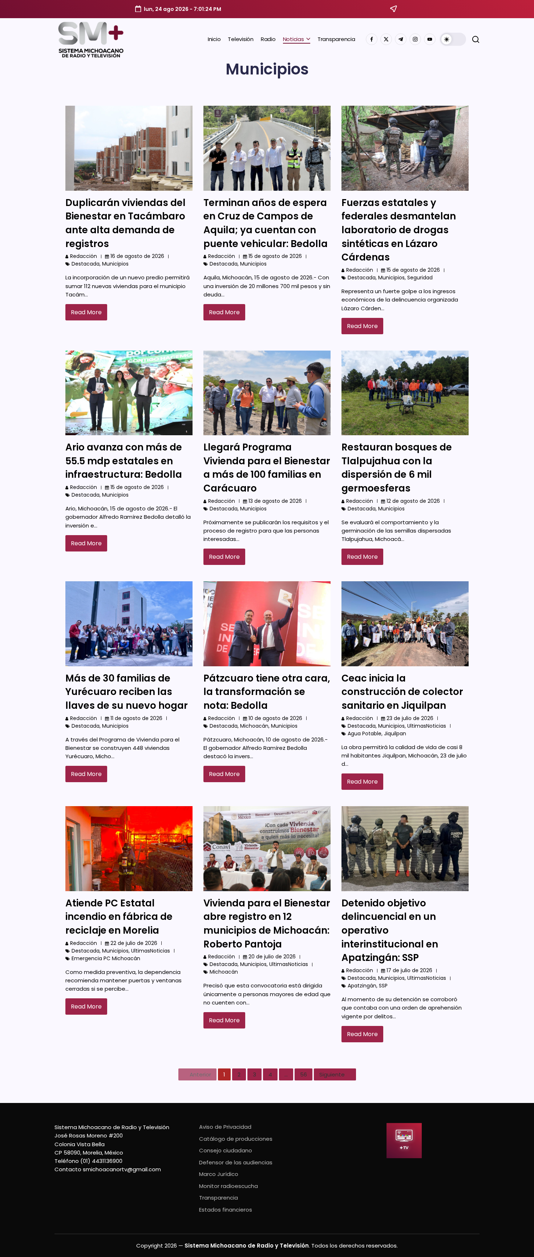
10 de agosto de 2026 (275, 718)
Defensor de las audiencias (235, 1162)
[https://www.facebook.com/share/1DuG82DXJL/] (371, 39)
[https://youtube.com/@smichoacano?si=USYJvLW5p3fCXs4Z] (430, 39)
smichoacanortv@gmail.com (122, 1169)
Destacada (86, 263)
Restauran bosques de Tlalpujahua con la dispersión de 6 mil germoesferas (396, 468)
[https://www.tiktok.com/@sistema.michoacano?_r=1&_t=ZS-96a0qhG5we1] (400, 39)
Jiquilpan (395, 733)
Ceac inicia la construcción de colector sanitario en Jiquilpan (402, 692)
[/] (386, 39)
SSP (383, 985)
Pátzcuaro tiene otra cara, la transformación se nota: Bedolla (266, 692)
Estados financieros (225, 1209)
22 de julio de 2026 (133, 943)
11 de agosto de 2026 (136, 718)
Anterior (200, 1074)
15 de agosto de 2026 (275, 256)
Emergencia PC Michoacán (106, 958)
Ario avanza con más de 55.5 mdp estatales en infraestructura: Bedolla (123, 461)
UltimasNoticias (426, 725)
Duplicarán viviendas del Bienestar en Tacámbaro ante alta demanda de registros (125, 223)
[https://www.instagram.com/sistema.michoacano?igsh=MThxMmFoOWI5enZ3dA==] (415, 39)
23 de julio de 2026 (410, 718)
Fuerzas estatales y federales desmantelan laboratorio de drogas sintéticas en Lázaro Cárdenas (398, 230)
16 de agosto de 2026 (137, 256)
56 (303, 1074)
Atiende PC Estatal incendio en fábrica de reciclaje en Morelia (119, 917)
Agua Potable (364, 733)
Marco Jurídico (218, 1174)
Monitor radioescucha (228, 1186)
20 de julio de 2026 (272, 956)
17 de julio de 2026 (409, 970)
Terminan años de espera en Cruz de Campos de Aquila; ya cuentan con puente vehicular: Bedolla (265, 223)
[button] (453, 39)
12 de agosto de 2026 (413, 501)
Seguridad (420, 277)
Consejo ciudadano (225, 1150)
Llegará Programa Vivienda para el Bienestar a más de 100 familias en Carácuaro (266, 468)
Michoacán (254, 725)
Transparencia (218, 1197)
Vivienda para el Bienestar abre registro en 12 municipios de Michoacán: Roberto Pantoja (266, 924)
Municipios (115, 263)
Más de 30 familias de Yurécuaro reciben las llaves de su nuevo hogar (126, 692)
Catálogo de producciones (235, 1139)
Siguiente (332, 1074)
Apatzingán (362, 985)
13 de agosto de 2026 (275, 501)
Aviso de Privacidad (225, 1127)
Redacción (83, 256)
